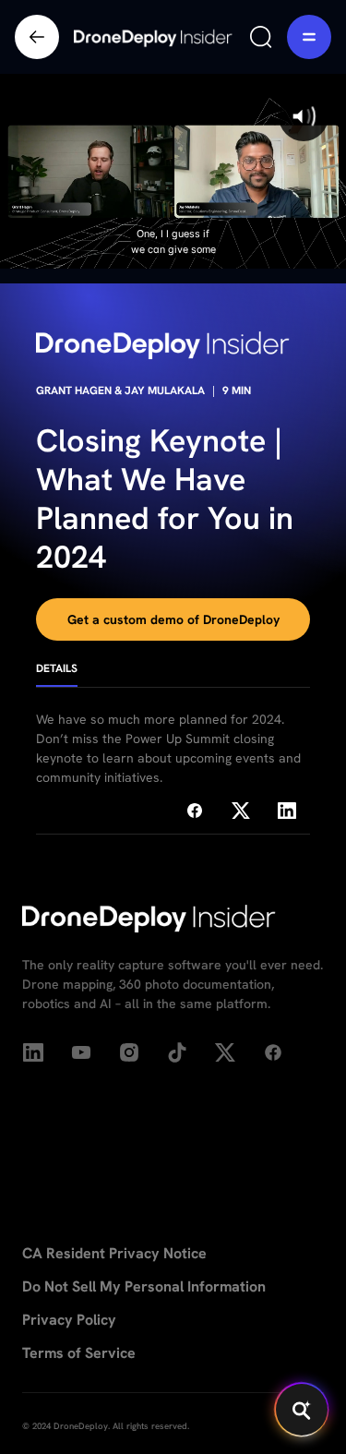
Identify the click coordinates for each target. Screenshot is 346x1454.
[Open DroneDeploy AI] (302, 1410)
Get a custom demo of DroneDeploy (173, 619)
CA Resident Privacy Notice (114, 1253)
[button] (309, 37)
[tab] (57, 675)
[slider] (172, 254)
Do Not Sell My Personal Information (144, 1286)
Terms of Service (79, 1353)
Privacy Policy (69, 1319)
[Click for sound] (303, 116)
